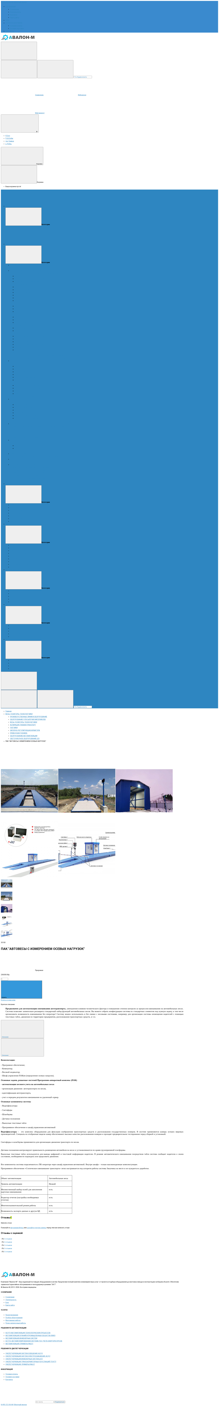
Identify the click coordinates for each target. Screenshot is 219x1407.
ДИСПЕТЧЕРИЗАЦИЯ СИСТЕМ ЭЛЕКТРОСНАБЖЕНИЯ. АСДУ (32, 628)
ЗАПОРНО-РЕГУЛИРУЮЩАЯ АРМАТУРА (25, 440)
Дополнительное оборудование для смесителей (33, 347)
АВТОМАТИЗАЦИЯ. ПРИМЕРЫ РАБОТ (24, 602)
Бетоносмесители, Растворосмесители (29, 336)
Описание (5, 1037)
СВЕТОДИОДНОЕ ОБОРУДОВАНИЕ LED (24, 465)
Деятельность (15, 12)
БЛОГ (7, 20)
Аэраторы (89, 355)
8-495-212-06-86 (7, 2)
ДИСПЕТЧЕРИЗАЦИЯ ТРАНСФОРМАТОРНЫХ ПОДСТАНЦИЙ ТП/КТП (35, 634)
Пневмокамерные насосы (113, 421)
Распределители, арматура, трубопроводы (26, 352)
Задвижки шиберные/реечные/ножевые (25, 513)
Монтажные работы (17, 666)
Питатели (18, 311)
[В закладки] (52, 761)
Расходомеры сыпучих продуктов (55, 352)
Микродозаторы (21, 394)
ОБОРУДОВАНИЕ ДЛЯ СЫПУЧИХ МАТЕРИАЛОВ (28, 271)
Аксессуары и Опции (60, 481)
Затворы (13, 443)
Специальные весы (22, 380)
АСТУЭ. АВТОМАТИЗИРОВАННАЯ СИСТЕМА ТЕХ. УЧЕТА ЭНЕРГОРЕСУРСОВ (38, 599)
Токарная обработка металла (21, 550)
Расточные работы (17, 567)
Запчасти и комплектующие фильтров (29, 418)
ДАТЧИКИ (14, 424)
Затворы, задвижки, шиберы (20, 284)
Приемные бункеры (22, 322)
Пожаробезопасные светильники (22, 478)
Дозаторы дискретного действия (27, 385)
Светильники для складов (30, 481)
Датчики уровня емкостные (20, 437)
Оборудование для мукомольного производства (61, 268)
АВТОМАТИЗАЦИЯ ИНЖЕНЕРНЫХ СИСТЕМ (26, 596)
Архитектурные (46, 481)
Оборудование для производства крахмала (26, 268)
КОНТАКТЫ (9, 31)
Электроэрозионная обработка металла (25, 556)
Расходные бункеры (22, 317)
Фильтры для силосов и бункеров (27, 415)
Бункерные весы (21, 374)
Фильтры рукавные (22, 404)
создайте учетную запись (36, 1228)
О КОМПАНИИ (10, 6)
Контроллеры (15, 462)
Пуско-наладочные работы (20, 668)
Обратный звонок (20, 2)
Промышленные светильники (21, 467)
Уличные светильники (41, 467)
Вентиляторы (153, 421)
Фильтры (13, 402)
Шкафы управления (28, 462)
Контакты (13, 15)
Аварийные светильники (19, 473)
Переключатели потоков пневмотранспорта (26, 421)
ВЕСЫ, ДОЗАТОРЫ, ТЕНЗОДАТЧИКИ (23, 361)
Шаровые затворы (22, 301)
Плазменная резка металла (20, 559)
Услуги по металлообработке (21, 545)
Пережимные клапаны (80, 421)
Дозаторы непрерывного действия (28, 388)
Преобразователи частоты (20, 456)
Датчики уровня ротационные (45, 426)
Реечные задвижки (22, 290)
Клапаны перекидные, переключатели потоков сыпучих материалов (36, 273)
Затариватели (20, 328)
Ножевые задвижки (22, 287)
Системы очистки (16, 518)
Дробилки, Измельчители (19, 358)
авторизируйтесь (16, 1228)
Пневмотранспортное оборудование (58, 421)
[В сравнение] (18, 761)
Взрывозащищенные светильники (33, 470)
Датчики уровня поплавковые (46, 432)
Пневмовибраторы (63, 355)
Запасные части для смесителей (27, 350)
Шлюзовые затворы (22, 298)
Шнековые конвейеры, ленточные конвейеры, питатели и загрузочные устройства (41, 303)
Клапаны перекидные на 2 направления (30, 276)
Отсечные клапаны (96, 421)
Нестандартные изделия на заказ (27, 281)
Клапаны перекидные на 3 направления (30, 279)
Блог (7, 1302)
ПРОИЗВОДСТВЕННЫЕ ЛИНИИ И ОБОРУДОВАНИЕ (28, 265)
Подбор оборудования (18, 663)
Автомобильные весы (23, 369)
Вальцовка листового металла (21, 564)
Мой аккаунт (40, 113)
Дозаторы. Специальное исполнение (29, 391)
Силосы (32, 358)
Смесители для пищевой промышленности (31, 344)
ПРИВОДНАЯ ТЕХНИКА (18, 454)
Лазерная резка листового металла (23, 548)
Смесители (14, 333)
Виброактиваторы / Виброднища (43, 355)
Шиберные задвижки (23, 292)
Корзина (39, 164)
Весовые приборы (17, 396)
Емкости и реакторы (17, 521)
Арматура (143, 421)
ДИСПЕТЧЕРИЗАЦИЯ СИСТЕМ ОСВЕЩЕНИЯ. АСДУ (28, 625)
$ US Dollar (9, 138)
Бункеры (13, 314)
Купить (4, 997)
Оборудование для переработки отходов (96, 268)
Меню (42, 206)
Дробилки (14, 505)
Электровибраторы (78, 355)
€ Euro (7, 136)
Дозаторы (14, 383)
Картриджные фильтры (23, 410)
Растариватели (20, 331)
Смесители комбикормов (24, 342)
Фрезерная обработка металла (22, 553)
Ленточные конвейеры (23, 306)
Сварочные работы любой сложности (24, 561)
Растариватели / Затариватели (22, 325)
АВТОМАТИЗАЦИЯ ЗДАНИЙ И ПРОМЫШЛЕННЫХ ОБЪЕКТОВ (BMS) (35, 593)
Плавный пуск (56, 456)
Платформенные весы (23, 372)
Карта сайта (14, 17)
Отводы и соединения (131, 421)
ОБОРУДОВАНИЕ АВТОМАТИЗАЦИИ (23, 459)
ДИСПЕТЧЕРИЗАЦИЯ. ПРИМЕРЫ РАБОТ (24, 636)
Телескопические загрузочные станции (51, 358)
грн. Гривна (9, 141)
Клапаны (13, 451)
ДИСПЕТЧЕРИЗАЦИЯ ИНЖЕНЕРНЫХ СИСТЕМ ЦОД (28, 631)
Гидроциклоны (15, 508)
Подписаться (59, 1402)
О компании (14, 9)
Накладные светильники (29, 475)
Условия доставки (17, 28)
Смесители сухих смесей (24, 339)
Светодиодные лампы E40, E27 (50, 475)
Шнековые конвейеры (23, 309)
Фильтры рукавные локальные (26, 407)
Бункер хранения (21, 320)
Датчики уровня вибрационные (22, 426)
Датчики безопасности (40, 437)
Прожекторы (54, 467)
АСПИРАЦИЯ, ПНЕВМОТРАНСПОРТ (23, 399)
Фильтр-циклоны (21, 413)
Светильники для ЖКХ (37, 473)
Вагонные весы (20, 366)
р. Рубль (8, 144)
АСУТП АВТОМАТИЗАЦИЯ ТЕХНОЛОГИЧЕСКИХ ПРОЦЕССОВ (32, 591)
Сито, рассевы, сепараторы (20, 355)
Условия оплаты (16, 26)
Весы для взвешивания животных (27, 377)
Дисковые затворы (22, 295)
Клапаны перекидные (18, 510)
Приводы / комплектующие (40, 456)
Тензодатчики (29, 396)
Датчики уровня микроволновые (22, 432)
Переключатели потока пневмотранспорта (26, 516)
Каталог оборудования (48, 244)
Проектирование (16, 660)
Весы (12, 363)
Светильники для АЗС (43, 478)
